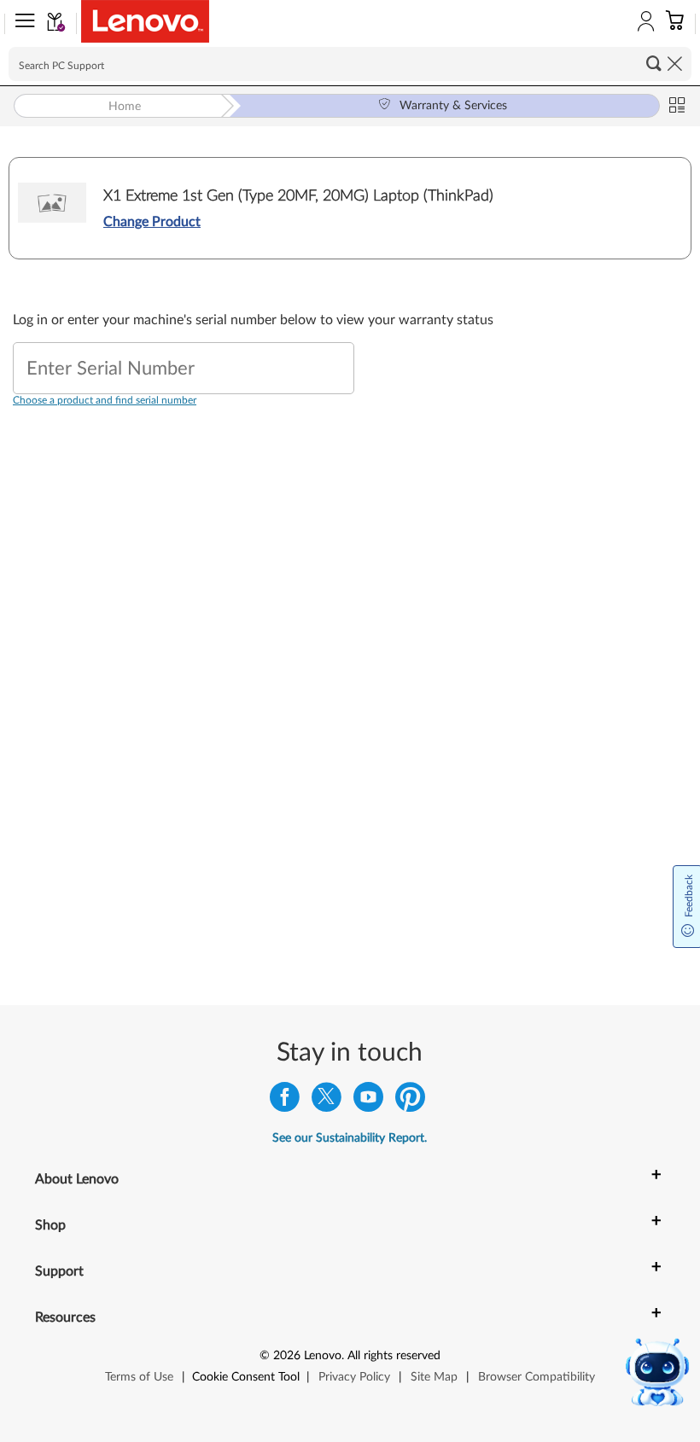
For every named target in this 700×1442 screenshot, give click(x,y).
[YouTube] (368, 1101)
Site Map (434, 1377)
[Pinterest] (410, 1101)
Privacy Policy (354, 1377)
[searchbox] (350, 64)
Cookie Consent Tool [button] (246, 1377)
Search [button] (654, 63)
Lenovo (322, 1356)
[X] (326, 1101)
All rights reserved (393, 1356)
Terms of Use (139, 1377)
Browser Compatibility (536, 1377)
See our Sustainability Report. (349, 1138)
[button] (21, 24)
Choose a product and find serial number (104, 400)
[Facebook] (285, 1101)
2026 (286, 1356)
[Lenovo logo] (145, 21)
